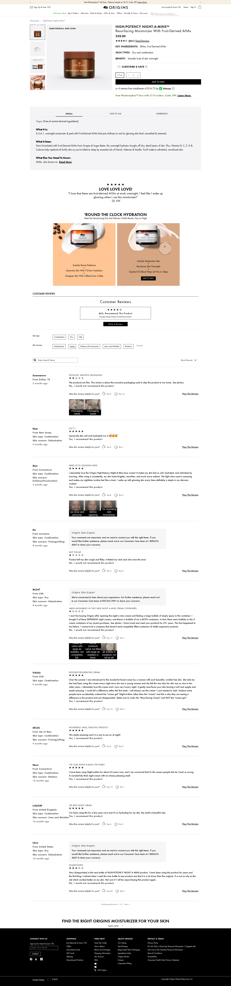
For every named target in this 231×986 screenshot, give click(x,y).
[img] (31, 959)
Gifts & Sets (109, 13)
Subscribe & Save (73, 950)
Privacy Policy (153, 943)
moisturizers (34, 21)
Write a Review (115, 324)
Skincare (85, 13)
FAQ (96, 960)
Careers (121, 960)
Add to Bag (158, 82)
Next (127, 904)
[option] (37, 32)
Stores (185, 7)
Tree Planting (123, 946)
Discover (144, 13)
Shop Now (128, 2)
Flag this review (190, 393)
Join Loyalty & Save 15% (171, 7)
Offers (120, 13)
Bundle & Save (131, 13)
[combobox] (40, 979)
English (55, 979)
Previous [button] (38, 26)
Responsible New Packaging (129, 950)
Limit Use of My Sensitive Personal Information (165, 950)
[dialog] (200, 7)
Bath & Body (96, 13)
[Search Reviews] (35, 360)
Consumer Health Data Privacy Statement (163, 960)
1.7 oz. (120, 75)
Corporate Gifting (124, 963)
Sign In (193, 7)
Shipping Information (102, 953)
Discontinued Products (74, 960)
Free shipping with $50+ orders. (111, 2)
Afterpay (69, 956)
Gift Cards (70, 953)
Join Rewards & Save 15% (76, 943)
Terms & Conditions (155, 953)
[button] (77, 407)
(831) (138, 40)
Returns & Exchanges (102, 950)
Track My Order (100, 943)
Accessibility (152, 956)
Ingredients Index (124, 953)
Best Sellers (73, 13)
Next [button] (38, 89)
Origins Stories (123, 956)
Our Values (122, 943)
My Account (99, 956)
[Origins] (115, 7)
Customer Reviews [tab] (44, 293)
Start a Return (99, 946)
